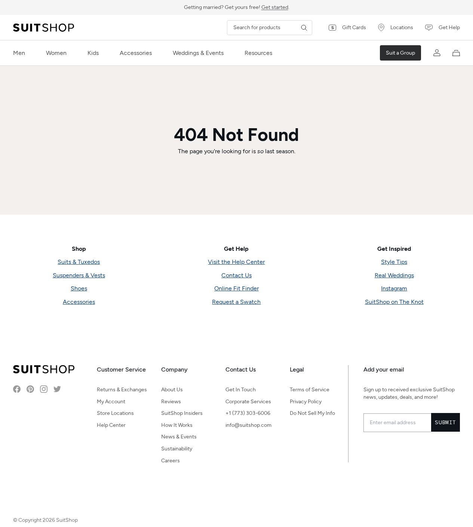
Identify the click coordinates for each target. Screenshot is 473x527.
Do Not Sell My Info (312, 413)
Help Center (111, 425)
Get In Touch (240, 389)
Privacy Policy (306, 401)
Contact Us (236, 275)
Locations (401, 27)
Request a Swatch (236, 301)
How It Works (177, 425)
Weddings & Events (198, 52)
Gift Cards (354, 27)
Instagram (394, 288)
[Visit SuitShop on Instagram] (43, 389)
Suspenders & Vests (79, 275)
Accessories (136, 52)
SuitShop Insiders (182, 413)
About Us (172, 389)
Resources (258, 52)
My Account (111, 401)
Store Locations (115, 413)
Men (19, 52)
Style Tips (394, 261)
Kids (93, 52)
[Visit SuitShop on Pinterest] (30, 389)
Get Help (449, 27)
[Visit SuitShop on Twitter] (57, 389)
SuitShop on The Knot (394, 301)
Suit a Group (400, 53)
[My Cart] (456, 53)
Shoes (79, 288)
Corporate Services (248, 401)
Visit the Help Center (236, 261)
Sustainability (176, 449)
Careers (170, 460)
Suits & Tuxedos (79, 261)
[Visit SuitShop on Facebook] (17, 389)
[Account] (436, 53)
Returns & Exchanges (122, 389)
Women (56, 52)
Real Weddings (394, 275)
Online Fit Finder (236, 288)
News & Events (179, 437)
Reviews (171, 401)
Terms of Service (309, 389)
